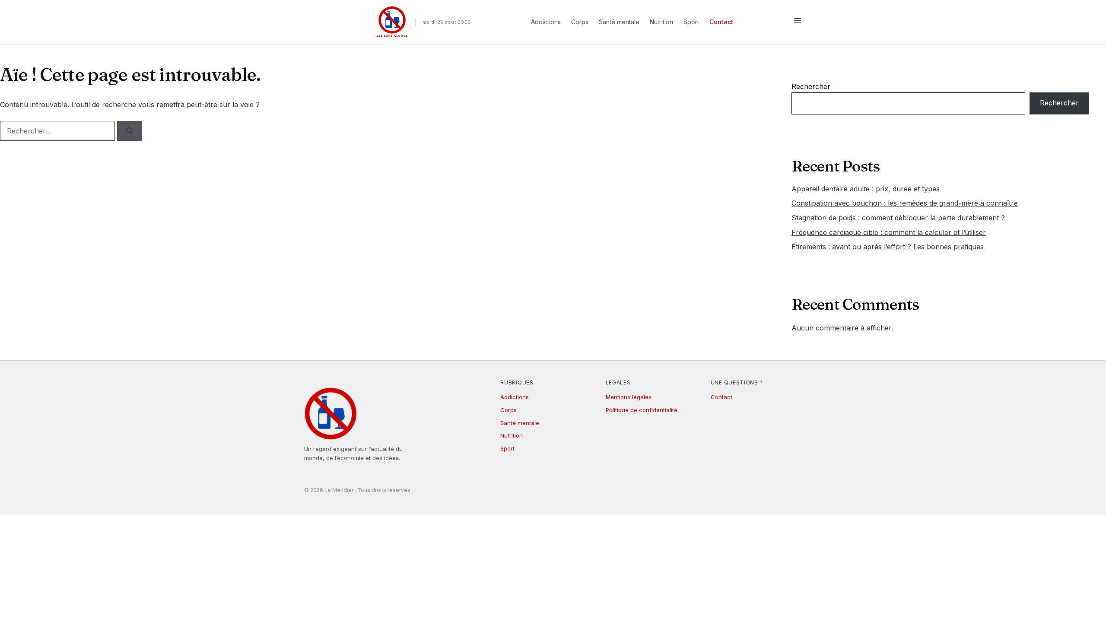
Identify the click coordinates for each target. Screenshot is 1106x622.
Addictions (546, 21)
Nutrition (661, 21)
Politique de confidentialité (641, 409)
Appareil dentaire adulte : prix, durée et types (865, 188)
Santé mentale (619, 21)
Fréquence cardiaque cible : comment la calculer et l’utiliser (888, 232)
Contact (721, 21)
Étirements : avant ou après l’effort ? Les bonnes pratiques (887, 246)
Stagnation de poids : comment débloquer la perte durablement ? (898, 217)
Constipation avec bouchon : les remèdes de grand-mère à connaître (904, 203)
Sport (691, 21)
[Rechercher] (129, 131)
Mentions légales (629, 397)
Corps (579, 21)
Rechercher (810, 86)
